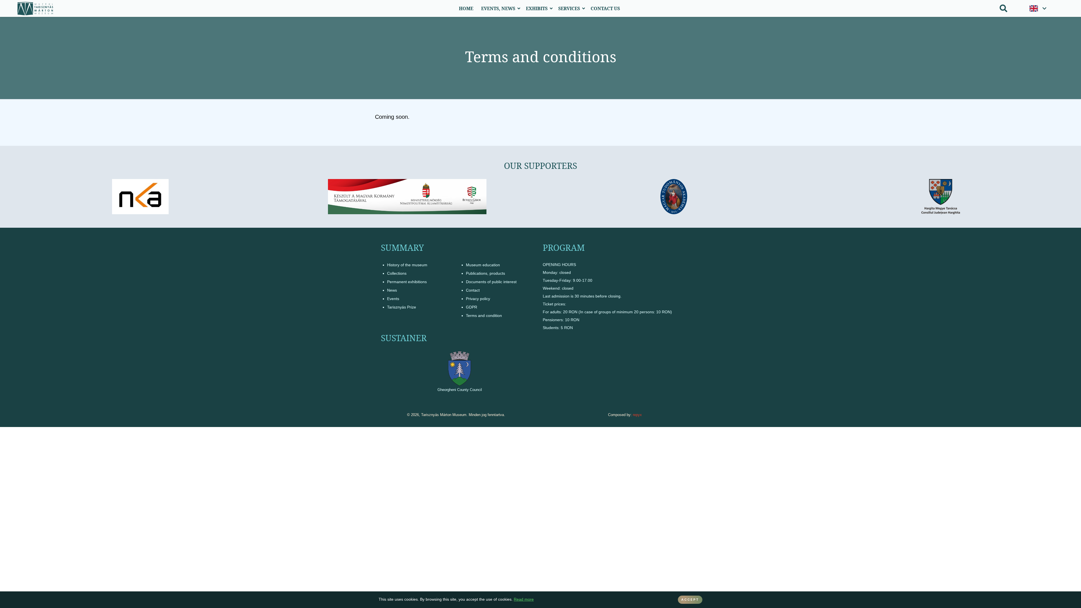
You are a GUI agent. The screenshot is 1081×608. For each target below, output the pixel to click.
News (392, 290)
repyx (637, 415)
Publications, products (485, 273)
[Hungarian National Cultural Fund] (140, 196)
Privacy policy (478, 298)
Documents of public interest (491, 282)
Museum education (483, 265)
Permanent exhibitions (407, 282)
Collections (397, 273)
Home (466, 8)
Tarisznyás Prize (401, 307)
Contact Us (605, 8)
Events (393, 298)
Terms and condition (484, 315)
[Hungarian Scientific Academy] (674, 196)
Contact (473, 290)
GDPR (471, 307)
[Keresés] (1003, 8)
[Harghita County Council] (940, 196)
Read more (524, 599)
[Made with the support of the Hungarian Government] (407, 196)
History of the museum (407, 265)
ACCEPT (690, 600)
